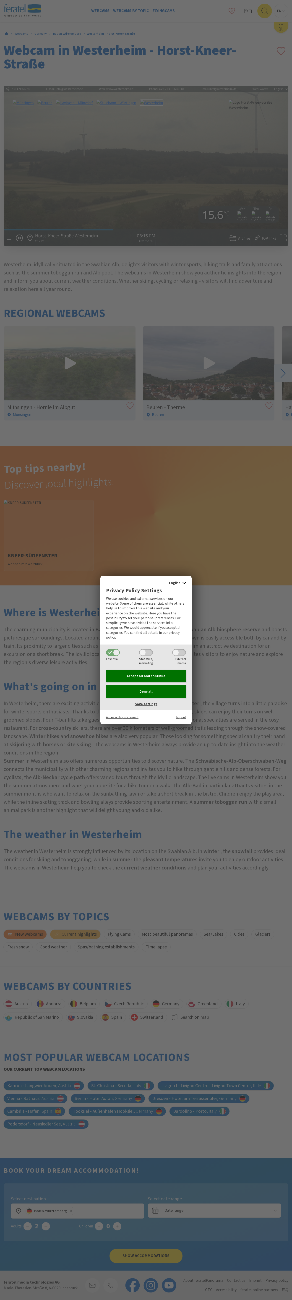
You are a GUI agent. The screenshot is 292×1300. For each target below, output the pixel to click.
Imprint (181, 717)
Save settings (146, 704)
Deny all (146, 691)
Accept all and (146, 676)
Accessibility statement (122, 717)
